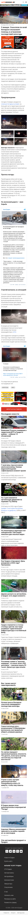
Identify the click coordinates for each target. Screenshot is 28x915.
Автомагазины (9, 873)
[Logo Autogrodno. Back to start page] (8, 2)
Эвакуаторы (8, 884)
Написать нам (8, 895)
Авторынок (20, 913)
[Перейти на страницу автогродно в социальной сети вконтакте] (14, 851)
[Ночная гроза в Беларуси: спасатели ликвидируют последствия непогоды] (14, 694)
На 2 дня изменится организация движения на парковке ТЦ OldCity (11, 499)
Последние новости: (10, 414)
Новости (6, 913)
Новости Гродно (9, 857)
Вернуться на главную (14, 409)
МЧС (14, 332)
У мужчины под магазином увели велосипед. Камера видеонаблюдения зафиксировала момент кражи (13, 468)
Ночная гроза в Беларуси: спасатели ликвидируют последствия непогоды (11, 704)
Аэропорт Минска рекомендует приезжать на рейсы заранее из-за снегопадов (13, 831)
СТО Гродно (8, 869)
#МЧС (13, 387)
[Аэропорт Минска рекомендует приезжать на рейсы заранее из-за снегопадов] (14, 821)
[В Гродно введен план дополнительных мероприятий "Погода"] (14, 797)
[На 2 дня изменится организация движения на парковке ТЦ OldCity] (14, 489)
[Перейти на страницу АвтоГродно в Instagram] (6, 851)
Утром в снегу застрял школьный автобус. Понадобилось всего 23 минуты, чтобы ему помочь (12, 782)
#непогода (5, 387)
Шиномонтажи (9, 880)
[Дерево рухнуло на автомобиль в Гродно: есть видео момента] (14, 585)
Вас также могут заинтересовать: (8, 684)
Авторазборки (8, 876)
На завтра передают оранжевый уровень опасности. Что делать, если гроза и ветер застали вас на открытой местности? (13, 756)
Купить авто (8, 861)
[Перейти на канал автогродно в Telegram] (10, 851)
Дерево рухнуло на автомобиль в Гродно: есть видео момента (13, 595)
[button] (23, 2)
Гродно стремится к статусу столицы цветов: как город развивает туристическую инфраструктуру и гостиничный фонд (13, 628)
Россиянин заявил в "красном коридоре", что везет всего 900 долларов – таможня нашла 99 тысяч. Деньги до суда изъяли (13, 664)
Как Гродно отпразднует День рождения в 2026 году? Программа (13, 563)
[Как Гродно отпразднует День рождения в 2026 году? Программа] (14, 553)
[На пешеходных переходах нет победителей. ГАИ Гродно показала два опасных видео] (14, 522)
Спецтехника (8, 887)
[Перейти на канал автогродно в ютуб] (21, 851)
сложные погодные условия (10, 104)
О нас (6, 892)
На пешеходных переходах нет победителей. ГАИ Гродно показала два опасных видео (13, 532)
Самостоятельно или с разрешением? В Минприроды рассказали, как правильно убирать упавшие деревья (13, 729)
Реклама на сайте (10, 899)
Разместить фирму (10, 902)
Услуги (13, 913)
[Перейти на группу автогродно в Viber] (17, 851)
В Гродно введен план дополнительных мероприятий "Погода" (13, 807)
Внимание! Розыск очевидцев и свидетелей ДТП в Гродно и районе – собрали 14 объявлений (13, 433)
